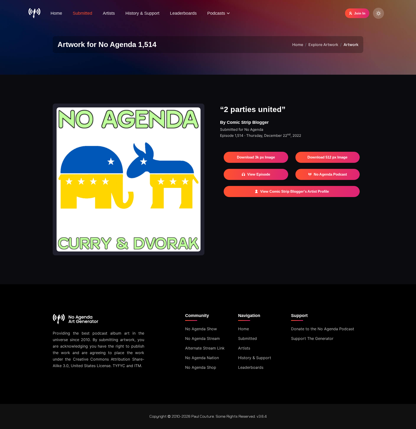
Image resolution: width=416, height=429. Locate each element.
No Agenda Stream (202, 338)
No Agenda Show (201, 328)
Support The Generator (312, 338)
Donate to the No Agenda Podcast (322, 328)
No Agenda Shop (200, 367)
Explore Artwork (323, 44)
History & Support (142, 13)
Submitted (82, 13)
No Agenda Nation (202, 357)
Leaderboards (183, 13)
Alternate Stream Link (205, 348)
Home (56, 13)
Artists (109, 13)
